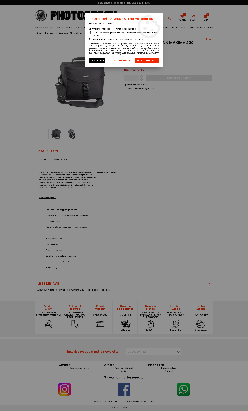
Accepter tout (148, 60)
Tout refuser (123, 60)
